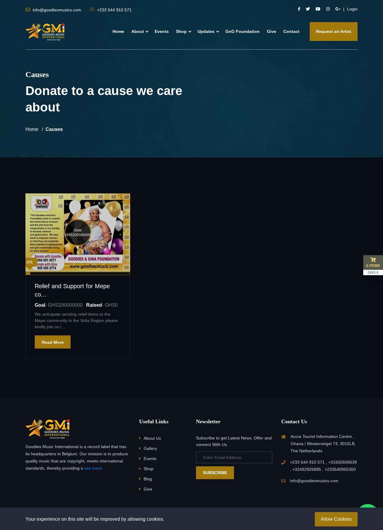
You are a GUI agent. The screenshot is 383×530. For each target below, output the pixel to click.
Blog (148, 478)
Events (162, 31)
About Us (152, 438)
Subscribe (215, 472)
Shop (181, 31)
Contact (291, 31)
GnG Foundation (242, 31)
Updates (206, 31)
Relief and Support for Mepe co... (72, 290)
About (137, 31)
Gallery (150, 448)
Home (118, 31)
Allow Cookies (336, 519)
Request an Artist (333, 31)
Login (352, 9)
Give (271, 31)
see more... (95, 468)
